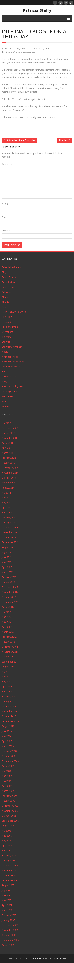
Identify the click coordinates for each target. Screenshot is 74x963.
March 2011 (8, 691)
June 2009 (7, 775)
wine (4, 401)
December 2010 (10, 706)
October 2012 (9, 597)
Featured (6, 322)
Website (6, 230)
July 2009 (6, 771)
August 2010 (8, 726)
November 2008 (10, 810)
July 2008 (6, 830)
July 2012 (6, 612)
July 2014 (6, 492)
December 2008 (10, 805)
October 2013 (9, 537)
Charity (5, 302)
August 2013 (8, 547)
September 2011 (10, 661)
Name (6, 203)
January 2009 (8, 800)
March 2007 (8, 910)
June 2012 (7, 616)
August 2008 (8, 825)
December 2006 (10, 925)
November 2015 (10, 438)
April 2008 (7, 845)
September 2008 (10, 820)
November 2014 (10, 472)
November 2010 (10, 711)
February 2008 (9, 855)
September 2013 (10, 542)
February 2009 (9, 795)
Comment (7, 164)
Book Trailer (8, 287)
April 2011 (7, 686)
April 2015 (7, 447)
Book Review (8, 282)
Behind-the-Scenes (11, 267)
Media (5, 351)
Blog (8, 51)
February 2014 (9, 517)
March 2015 (8, 452)
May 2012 (6, 621)
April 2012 (7, 626)
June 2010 (7, 731)
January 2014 (8, 522)
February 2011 (9, 696)
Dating (5, 307)
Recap (5, 371)
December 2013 (10, 527)
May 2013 (6, 562)
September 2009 (10, 761)
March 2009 (8, 790)
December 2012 (10, 587)
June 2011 (7, 676)
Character (7, 297)
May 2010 (6, 736)
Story (4, 381)
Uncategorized (28, 51)
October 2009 (9, 756)
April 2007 (7, 905)
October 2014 (9, 477)
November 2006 (10, 930)
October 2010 (9, 716)
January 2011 (8, 701)
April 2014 (7, 507)
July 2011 (6, 671)
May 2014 (6, 502)
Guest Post (7, 331)
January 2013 (8, 582)
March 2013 (8, 572)
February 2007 (9, 915)
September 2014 (10, 482)
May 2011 (6, 681)
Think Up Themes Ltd (32, 958)
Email (5, 217)
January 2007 (8, 920)
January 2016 (8, 432)
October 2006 (9, 935)
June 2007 (7, 895)
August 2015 (8, 443)
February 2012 (9, 636)
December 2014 (10, 467)
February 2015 (9, 457)
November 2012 (10, 592)
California (7, 292)
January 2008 (8, 860)
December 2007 (10, 865)
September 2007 (10, 880)
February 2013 (9, 577)
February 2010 (9, 751)
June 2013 (7, 557)
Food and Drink (10, 326)
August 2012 (8, 606)
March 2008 (8, 850)
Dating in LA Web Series (14, 311)
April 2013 (7, 567)
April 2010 (7, 741)
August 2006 (8, 945)
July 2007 (6, 890)
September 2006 (10, 940)
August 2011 (8, 666)
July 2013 (6, 552)
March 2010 (8, 746)
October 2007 (9, 875)
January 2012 (8, 641)
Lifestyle (6, 341)
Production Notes (11, 366)
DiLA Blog (15, 51)
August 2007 (8, 885)
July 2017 (6, 423)
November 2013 (10, 532)
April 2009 (7, 786)
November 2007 (10, 870)
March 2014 (8, 512)
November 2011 (10, 651)
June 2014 (7, 497)
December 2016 (10, 428)
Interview (6, 336)
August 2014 (8, 487)
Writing (5, 406)
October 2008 (9, 815)
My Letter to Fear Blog (13, 361)
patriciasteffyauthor (17, 48)
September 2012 (10, 602)
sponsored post (10, 376)
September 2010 (10, 721)
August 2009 (8, 766)
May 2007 (6, 900)
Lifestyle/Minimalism (12, 346)
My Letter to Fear (10, 356)
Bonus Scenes (9, 277)
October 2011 (9, 656)
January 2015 (8, 462)
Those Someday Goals (13, 386)
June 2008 (7, 835)
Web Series (7, 396)
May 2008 (6, 840)
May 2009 (6, 781)
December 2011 (10, 646)
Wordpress (61, 958)
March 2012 (8, 631)
